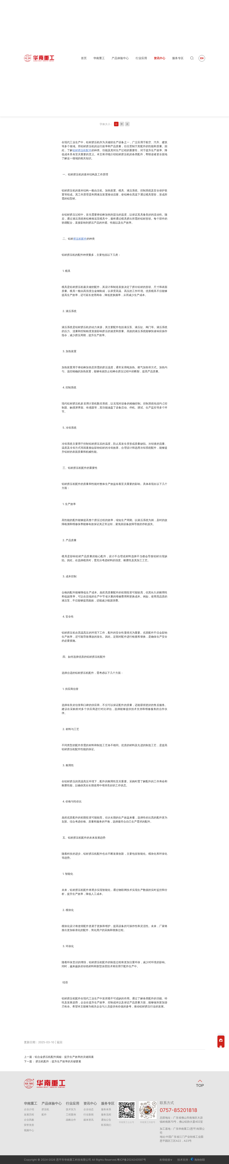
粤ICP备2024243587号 (131, 1159)
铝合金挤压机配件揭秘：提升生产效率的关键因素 (64, 1056)
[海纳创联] (192, 1159)
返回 (59, 1042)
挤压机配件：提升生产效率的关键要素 (58, 1061)
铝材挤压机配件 (82, 150)
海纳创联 (199, 1159)
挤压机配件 (80, 238)
